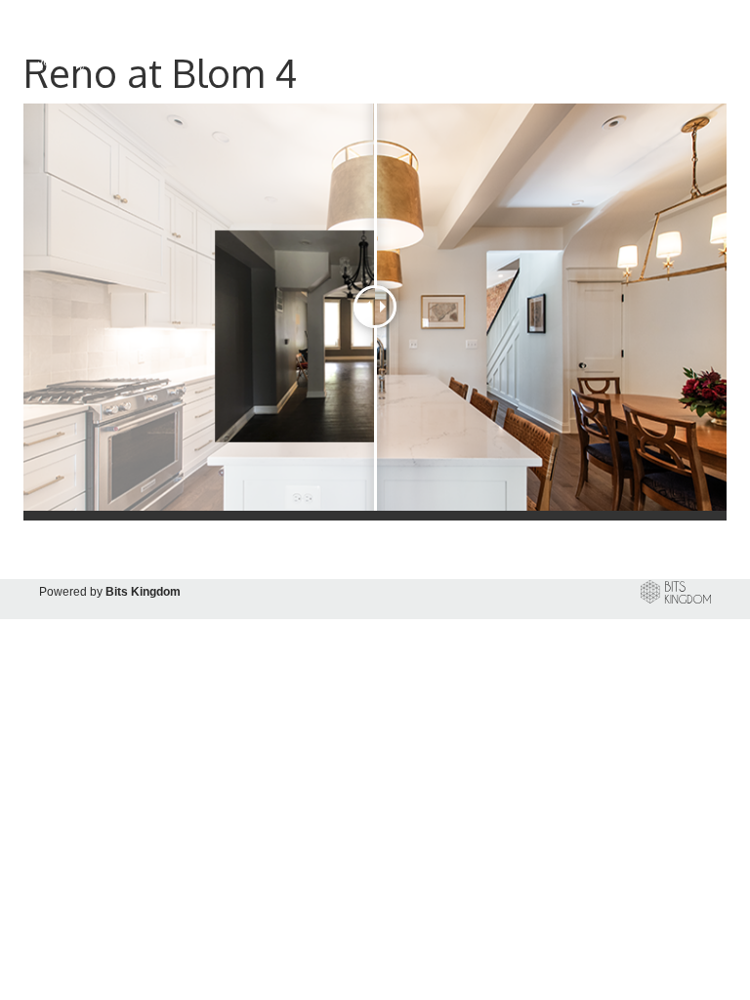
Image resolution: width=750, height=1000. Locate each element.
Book (614, 45)
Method (551, 45)
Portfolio (436, 45)
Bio (495, 45)
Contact (676, 45)
